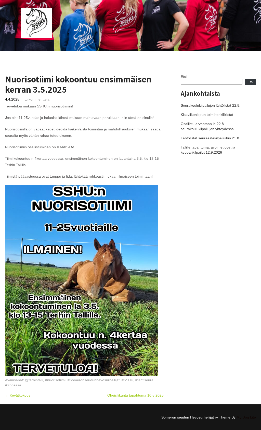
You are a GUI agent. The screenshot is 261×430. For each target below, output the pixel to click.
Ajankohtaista (133, 56)
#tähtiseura (144, 380)
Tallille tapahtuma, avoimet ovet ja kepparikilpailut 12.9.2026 (208, 149)
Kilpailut (193, 56)
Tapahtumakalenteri (165, 56)
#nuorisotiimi (55, 380)
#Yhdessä (13, 385)
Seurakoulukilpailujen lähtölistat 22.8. (210, 105)
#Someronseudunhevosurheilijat (94, 380)
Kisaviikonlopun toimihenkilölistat (207, 115)
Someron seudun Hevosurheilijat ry (87, 56)
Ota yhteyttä (243, 56)
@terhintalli (34, 380)
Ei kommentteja (36, 99)
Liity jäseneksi (216, 56)
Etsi (184, 77)
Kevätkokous (17, 395)
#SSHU (127, 380)
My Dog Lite (246, 417)
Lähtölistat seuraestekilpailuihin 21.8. (210, 138)
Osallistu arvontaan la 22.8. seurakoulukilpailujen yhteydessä (207, 126)
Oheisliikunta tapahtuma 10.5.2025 (137, 395)
